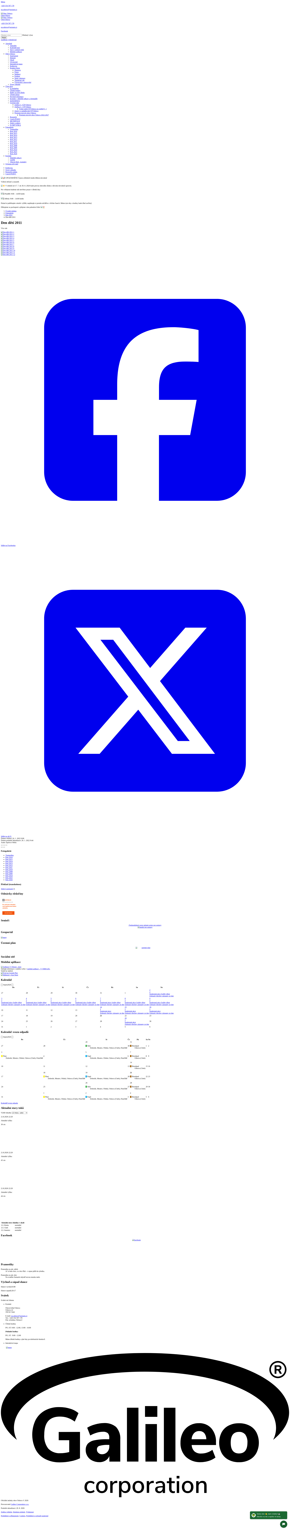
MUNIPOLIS (15, 121)
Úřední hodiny (15, 90)
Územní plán (14, 103)
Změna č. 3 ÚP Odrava (22, 105)
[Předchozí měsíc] (2, 985)
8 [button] (125, 999)
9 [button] (149, 999)
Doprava (17, 70)
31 (131, 1042)
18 (44, 1073)
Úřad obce (9, 86)
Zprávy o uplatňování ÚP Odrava (26, 111)
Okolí (12, 60)
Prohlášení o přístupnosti (9, 1516)
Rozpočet (13, 117)
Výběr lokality (6, 1113)
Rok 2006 (13, 148)
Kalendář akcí (15, 48)
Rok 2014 (13, 135)
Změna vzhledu (6, 1512)
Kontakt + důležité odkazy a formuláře (23, 99)
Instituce (17, 74)
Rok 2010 (13, 144)
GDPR (12, 160)
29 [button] (126, 1019)
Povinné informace (16, 97)
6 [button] (75, 999)
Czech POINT (15, 119)
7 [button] (100, 999)
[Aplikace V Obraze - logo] (11, 967)
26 (86, 1083)
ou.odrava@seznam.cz (19, 1316)
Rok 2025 (13, 152)
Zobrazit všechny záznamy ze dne (161, 996)
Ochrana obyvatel (11, 164)
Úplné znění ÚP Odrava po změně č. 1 (33, 109)
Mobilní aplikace (16, 52)
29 (86, 1042)
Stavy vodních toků (17, 50)
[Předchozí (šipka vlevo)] (2, 847)
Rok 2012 (13, 139)
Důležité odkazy (16, 158)
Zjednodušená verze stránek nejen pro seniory (145, 925)
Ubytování (14, 62)
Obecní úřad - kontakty (18, 162)
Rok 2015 (13, 133)
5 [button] (51, 999)
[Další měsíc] (12, 985)
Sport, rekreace (19, 78)
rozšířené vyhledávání (9, 40)
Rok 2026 (13, 154)
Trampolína (14, 129)
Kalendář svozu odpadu (9, 1103)
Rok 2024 (13, 150)
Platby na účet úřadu (17, 93)
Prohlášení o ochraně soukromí (37, 1516)
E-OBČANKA (15, 125)
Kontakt (8, 156)
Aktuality (13, 46)
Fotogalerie (9, 127)
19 (86, 1073)
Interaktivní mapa (16, 64)
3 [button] (1, 999)
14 (131, 1062)
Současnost (14, 56)
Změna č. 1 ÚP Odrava (22, 107)
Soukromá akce (155, 994)
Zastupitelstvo (15, 101)
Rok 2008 (13, 146)
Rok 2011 (13, 142)
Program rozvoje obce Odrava (25, 113)
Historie (13, 58)
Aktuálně (8, 44)
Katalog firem (15, 68)
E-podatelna (14, 88)
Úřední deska (14, 95)
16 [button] (150, 1008)
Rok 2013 (13, 137)
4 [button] (26, 999)
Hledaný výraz (27, 35)
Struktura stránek (19, 1512)
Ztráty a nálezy (15, 123)
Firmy (16, 72)
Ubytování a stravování (22, 82)
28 (131, 1083)
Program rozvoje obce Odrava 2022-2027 (34, 115)
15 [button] (126, 1008)
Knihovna (13, 66)
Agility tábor (165, 994)
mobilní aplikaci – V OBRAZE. (38, 969)
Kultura (17, 76)
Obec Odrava (10, 54)
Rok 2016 (13, 131)
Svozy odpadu (15, 84)
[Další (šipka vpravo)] (4, 847)
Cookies (22, 1516)
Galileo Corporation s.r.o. (20, 1504)
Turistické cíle (19, 80)
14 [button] (101, 1008)
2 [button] (149, 991)
